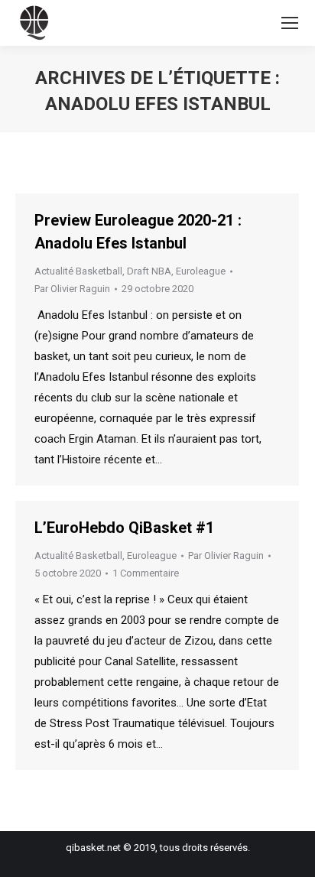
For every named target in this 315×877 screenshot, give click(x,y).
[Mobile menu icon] (290, 23)
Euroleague (201, 271)
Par (72, 288)
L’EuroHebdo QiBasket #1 (124, 527)
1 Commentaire (145, 573)
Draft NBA (149, 271)
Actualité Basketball (78, 271)
